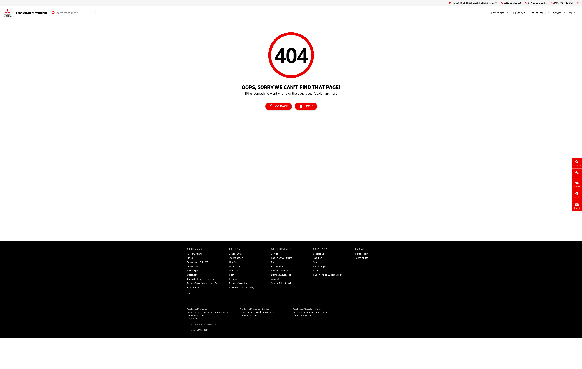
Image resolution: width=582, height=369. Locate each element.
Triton (190, 258)
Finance (233, 279)
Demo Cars (234, 266)
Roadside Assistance (281, 270)
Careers (317, 262)
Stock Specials (236, 258)
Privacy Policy (361, 253)
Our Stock (517, 12)
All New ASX (193, 287)
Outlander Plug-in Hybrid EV (200, 279)
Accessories (277, 266)
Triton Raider (193, 266)
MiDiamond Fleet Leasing (241, 287)
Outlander (192, 274)
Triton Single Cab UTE (197, 262)
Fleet (231, 274)
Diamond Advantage (281, 274)
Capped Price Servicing (282, 283)
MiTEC (316, 270)
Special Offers (236, 253)
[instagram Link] (578, 3)
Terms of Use (361, 258)
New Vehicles (496, 12)
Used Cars (234, 270)
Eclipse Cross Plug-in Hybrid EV (202, 283)
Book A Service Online (281, 258)
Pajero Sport (193, 270)
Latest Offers (538, 12)
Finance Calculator (238, 283)
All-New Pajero (194, 253)
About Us (317, 258)
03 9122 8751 (200, 315)
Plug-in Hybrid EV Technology (327, 274)
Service (557, 12)
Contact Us (318, 253)
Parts (273, 262)
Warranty (275, 279)
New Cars (233, 262)
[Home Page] (7, 13)
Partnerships (319, 266)
